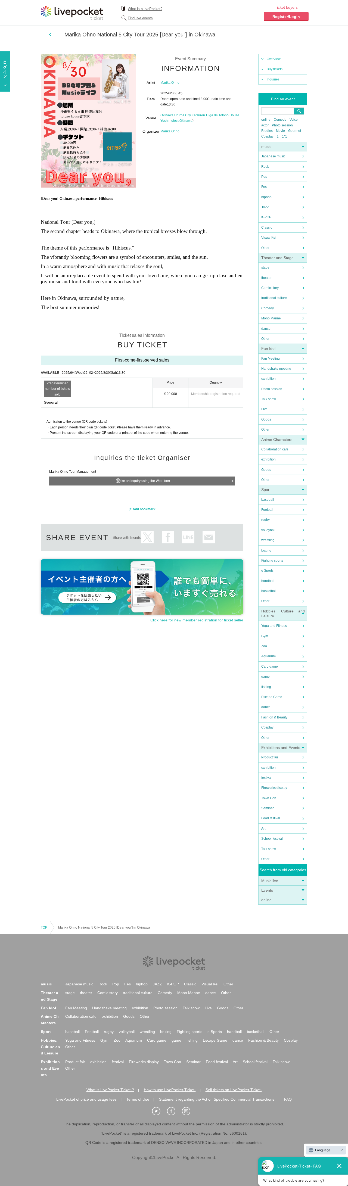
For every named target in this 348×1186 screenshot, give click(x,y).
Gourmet (294, 131)
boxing (266, 550)
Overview (274, 59)
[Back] (50, 34)
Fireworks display (274, 788)
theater (266, 278)
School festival (272, 839)
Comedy (280, 120)
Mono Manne (271, 318)
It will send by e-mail (209, 537)
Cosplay (267, 136)
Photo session (282, 125)
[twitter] (159, 1111)
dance (266, 329)
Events (267, 890)
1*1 (284, 136)
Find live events (140, 18)
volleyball (268, 530)
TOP (44, 927)
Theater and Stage (277, 258)
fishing (266, 687)
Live (264, 409)
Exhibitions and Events (280, 747)
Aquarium (268, 656)
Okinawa (185, 121)
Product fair (269, 757)
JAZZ (265, 207)
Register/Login (286, 16)
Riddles (267, 131)
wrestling (268, 540)
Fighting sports (272, 560)
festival (266, 778)
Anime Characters (276, 439)
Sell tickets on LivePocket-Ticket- (234, 1090)
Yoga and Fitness (274, 626)
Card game (269, 666)
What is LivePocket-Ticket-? (110, 1090)
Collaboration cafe (274, 449)
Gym (264, 636)
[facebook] (174, 1111)
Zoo (264, 646)
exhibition (268, 379)
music (266, 146)
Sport (266, 489)
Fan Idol (268, 348)
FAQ (288, 1099)
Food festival (270, 818)
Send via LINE (188, 537)
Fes (264, 187)
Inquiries (273, 79)
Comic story (270, 288)
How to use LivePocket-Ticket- (170, 1090)
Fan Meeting (270, 358)
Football (267, 510)
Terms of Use (137, 1099)
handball (267, 581)
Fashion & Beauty (274, 717)
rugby (265, 520)
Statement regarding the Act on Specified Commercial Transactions (216, 1099)
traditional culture (274, 298)
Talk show (268, 399)
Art (263, 828)
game (265, 676)
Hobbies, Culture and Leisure (50, 1047)
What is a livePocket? (145, 9)
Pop (264, 177)
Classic (266, 227)
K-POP (266, 217)
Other (265, 248)
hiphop (266, 197)
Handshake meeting (276, 369)
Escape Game (271, 697)
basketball (268, 591)
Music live (269, 881)
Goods (266, 419)
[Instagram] (189, 1111)
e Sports (267, 570)
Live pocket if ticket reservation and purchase (72, 12)
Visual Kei (268, 237)
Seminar (267, 808)
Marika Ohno (169, 83)
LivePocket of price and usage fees (86, 1099)
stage (265, 267)
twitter (147, 537)
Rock (265, 167)
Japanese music (273, 156)
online (266, 120)
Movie (280, 131)
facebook (168, 537)
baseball (267, 500)
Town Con (268, 798)
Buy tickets (274, 69)
